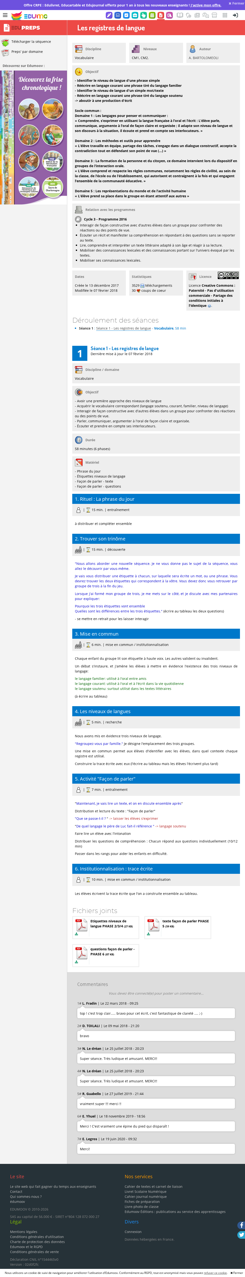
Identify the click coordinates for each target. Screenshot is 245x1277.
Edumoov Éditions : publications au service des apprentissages (175, 1211)
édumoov (17, 1201)
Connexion (133, 1231)
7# (79, 1139)
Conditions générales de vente (34, 1251)
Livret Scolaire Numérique (146, 1191)
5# (79, 1093)
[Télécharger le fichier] (76, 934)
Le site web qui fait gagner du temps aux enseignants (53, 1186)
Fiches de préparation (142, 1201)
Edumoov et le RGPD (26, 1246)
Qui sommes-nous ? (26, 1196)
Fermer (237, 3)
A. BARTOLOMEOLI (203, 57)
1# (79, 1003)
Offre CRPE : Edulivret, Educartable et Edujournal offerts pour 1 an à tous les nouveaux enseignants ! (122, 5)
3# (79, 1048)
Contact (16, 1191)
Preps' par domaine (27, 51)
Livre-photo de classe (142, 1206)
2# (79, 1026)
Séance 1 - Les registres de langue (123, 328)
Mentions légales (23, 1231)
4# (79, 1071)
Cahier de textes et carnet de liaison (154, 1186)
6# (79, 1116)
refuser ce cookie (215, 1273)
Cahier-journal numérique (146, 1196)
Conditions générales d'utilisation (37, 1236)
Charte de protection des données (37, 1241)
